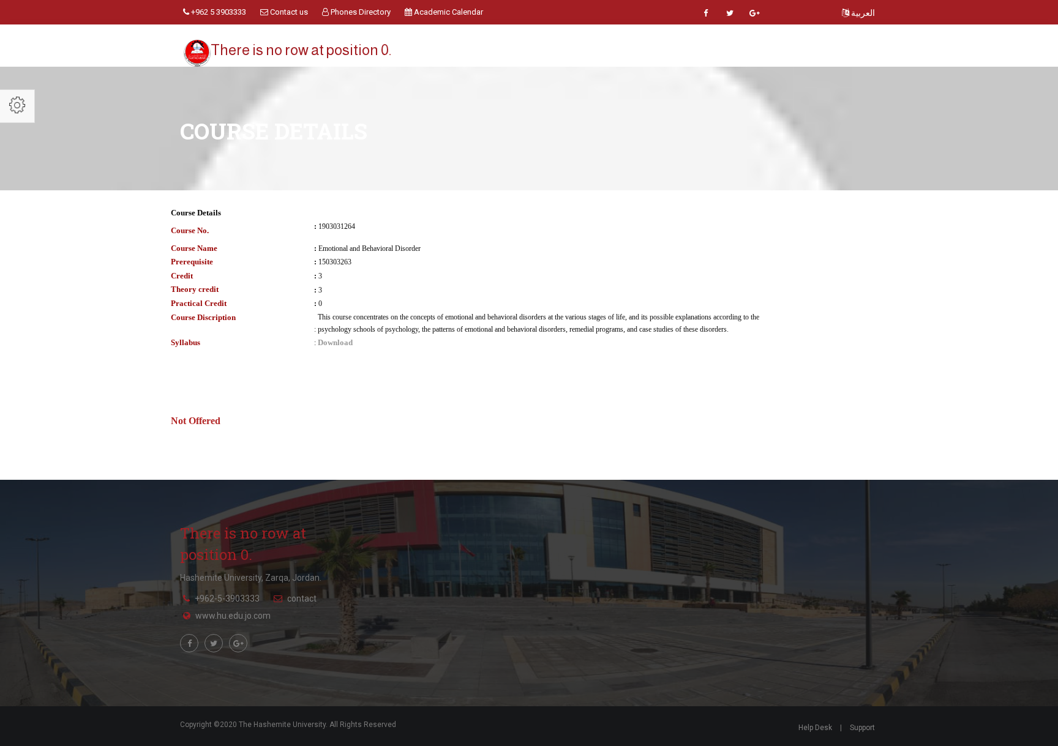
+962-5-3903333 (227, 598)
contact (302, 598)
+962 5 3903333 (217, 12)
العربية (862, 13)
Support (862, 727)
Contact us (288, 12)
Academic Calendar (447, 12)
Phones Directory (360, 12)
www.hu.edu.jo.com (233, 616)
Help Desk (815, 727)
